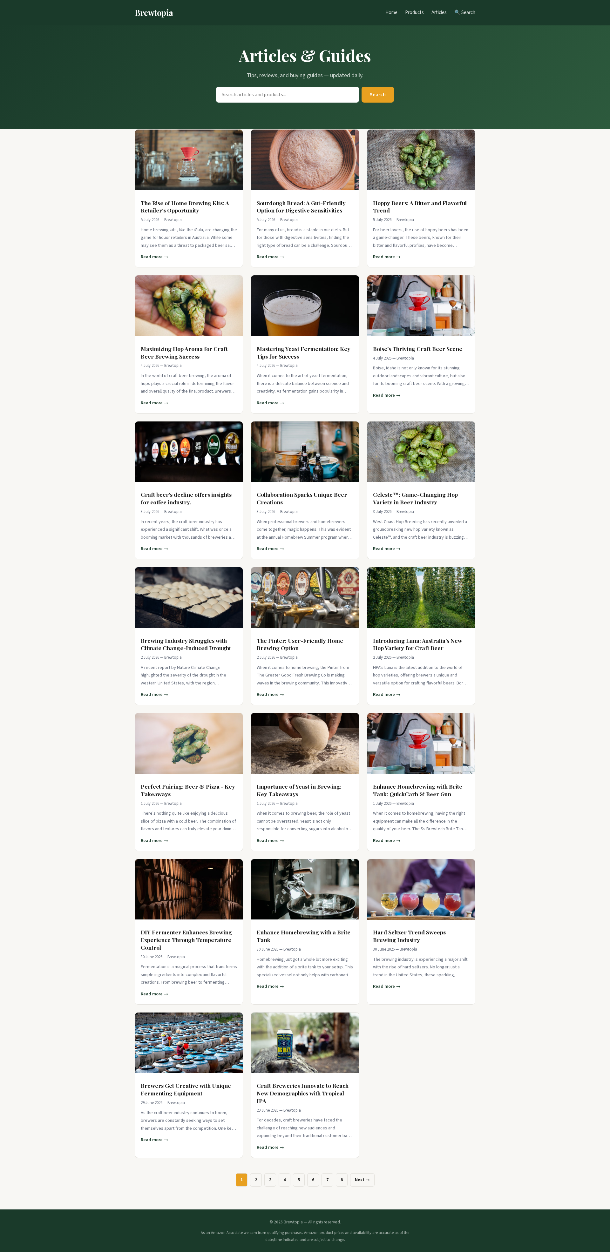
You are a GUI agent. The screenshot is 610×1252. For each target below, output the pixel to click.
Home (391, 12)
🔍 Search (464, 12)
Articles (439, 12)
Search (378, 94)
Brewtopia (154, 12)
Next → (362, 1179)
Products (414, 12)
